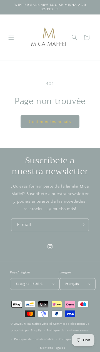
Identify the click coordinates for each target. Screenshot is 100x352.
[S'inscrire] (82, 224)
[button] (11, 37)
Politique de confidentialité (34, 339)
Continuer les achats (50, 121)
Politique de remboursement (68, 330)
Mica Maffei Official (38, 324)
